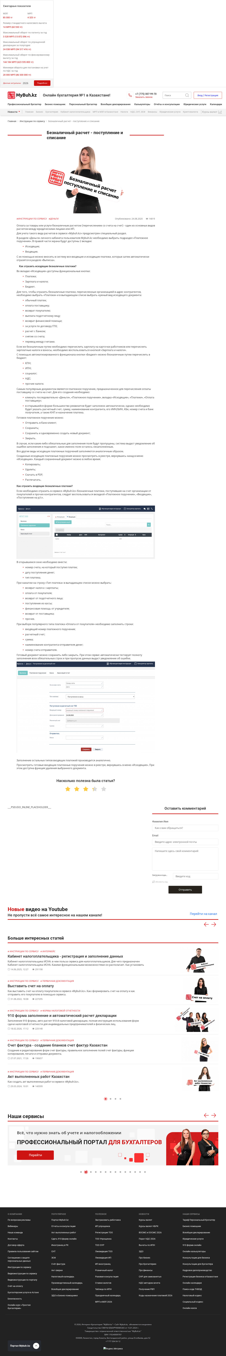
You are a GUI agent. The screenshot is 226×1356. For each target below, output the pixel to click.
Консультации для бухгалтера (198, 1264)
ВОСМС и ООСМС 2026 (150, 1232)
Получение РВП (147, 1289)
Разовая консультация (107, 1276)
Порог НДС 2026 (147, 1239)
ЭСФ (53, 1257)
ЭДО (141, 1251)
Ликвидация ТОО (104, 1251)
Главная (29, 112)
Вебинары (13, 1226)
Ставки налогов (103, 1283)
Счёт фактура (58, 1264)
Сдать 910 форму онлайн (64, 1239)
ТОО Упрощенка (103, 1239)
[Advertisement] (195, 199)
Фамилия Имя (160, 821)
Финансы (152, 112)
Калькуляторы (142, 104)
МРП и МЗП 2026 (103, 1302)
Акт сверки (57, 1270)
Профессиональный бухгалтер (24, 104)
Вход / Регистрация (208, 95)
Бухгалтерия (52, 112)
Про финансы (146, 1270)
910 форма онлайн (192, 1245)
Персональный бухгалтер (83, 104)
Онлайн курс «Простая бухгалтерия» (19, 1306)
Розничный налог (104, 1270)
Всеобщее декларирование (116, 104)
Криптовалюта (190, 112)
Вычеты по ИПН (147, 1245)
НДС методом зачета (149, 1283)
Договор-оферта (16, 1245)
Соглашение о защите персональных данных (19, 1259)
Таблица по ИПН (103, 1289)
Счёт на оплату (15, 1286)
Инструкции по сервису (32, 121)
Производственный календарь (67, 1283)
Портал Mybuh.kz (60, 1220)
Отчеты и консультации (63, 1226)
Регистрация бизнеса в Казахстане (200, 1276)
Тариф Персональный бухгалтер (199, 1220)
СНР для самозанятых (150, 1276)
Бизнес (39, 112)
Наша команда (15, 1232)
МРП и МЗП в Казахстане (105, 112)
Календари (216, 104)
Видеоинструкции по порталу (22, 1280)
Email (155, 835)
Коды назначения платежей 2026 (155, 1295)
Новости (12, 111)
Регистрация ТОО (104, 1232)
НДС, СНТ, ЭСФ (137, 112)
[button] (105, 1099)
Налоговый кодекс (192, 1295)
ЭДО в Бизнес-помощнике (64, 1295)
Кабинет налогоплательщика (75, 112)
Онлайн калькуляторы (194, 1251)
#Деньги (54, 218)
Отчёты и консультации (167, 104)
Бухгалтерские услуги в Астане (23, 1292)
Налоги (124, 112)
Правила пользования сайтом (23, 1251)
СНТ (53, 1251)
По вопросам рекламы (19, 1220)
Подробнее (42, 83)
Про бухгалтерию (147, 1264)
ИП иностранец (103, 1264)
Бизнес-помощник (55, 104)
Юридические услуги (195, 104)
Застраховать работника (108, 1220)
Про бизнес (144, 1257)
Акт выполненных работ (63, 1232)
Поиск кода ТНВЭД (192, 1289)
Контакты (13, 1239)
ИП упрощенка (102, 1226)
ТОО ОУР (99, 1245)
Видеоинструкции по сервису (22, 1273)
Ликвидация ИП (103, 1257)
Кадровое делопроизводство (197, 1270)
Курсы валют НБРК (148, 1226)
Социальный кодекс (193, 1302)
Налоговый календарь (62, 1276)
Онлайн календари (192, 1283)
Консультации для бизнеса (196, 1257)
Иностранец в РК (59, 1245)
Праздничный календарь (108, 1295)
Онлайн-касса (190, 1308)
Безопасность (15, 1298)
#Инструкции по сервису (32, 218)
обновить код (161, 881)
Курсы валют (145, 1220)
